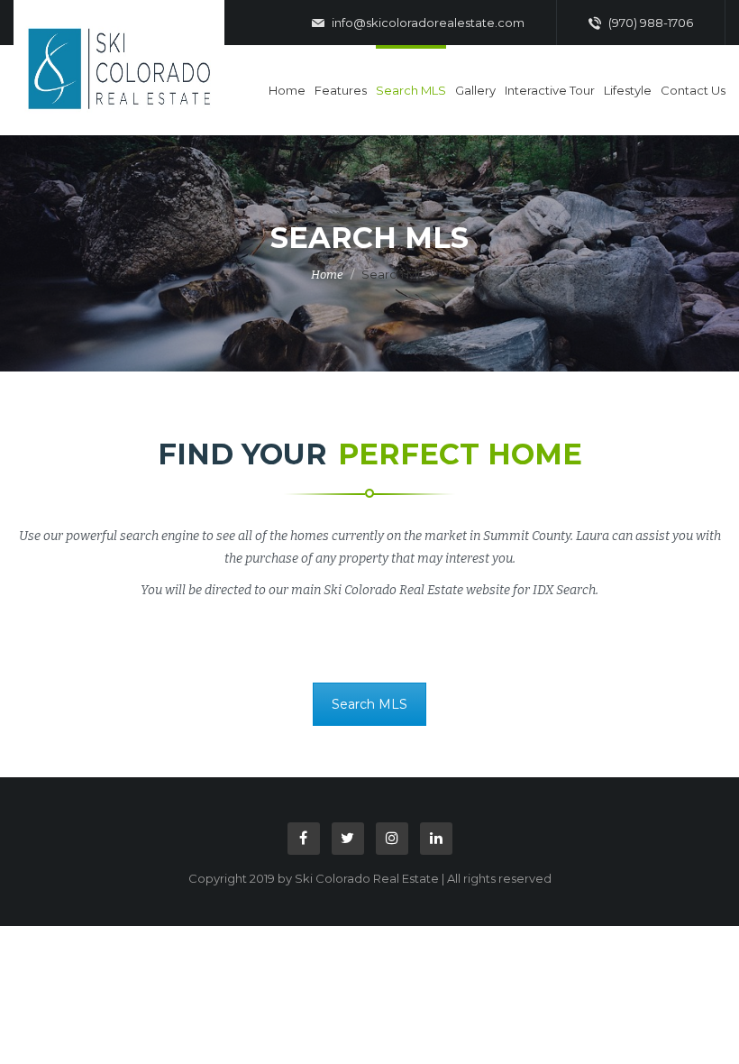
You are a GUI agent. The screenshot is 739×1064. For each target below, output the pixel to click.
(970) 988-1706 (649, 22)
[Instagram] (392, 838)
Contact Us (693, 90)
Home (287, 90)
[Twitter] (348, 838)
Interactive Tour (550, 90)
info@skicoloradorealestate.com (427, 22)
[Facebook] (303, 838)
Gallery (475, 90)
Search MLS (411, 90)
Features (341, 90)
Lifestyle (628, 90)
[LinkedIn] (436, 838)
